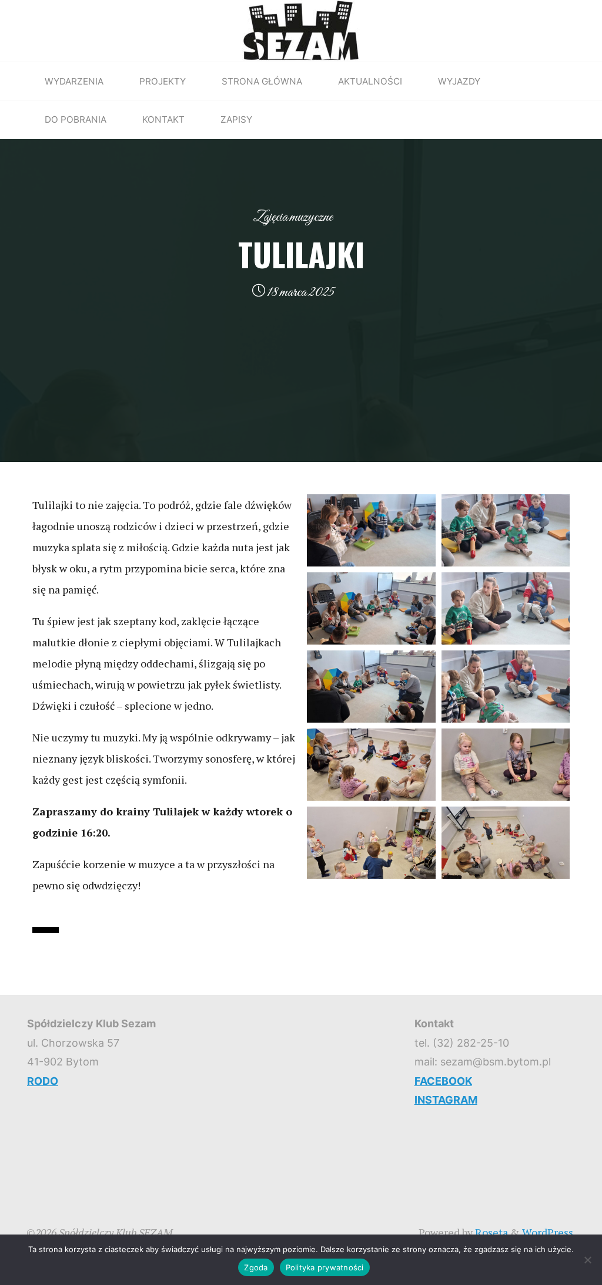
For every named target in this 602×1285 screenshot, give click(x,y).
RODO (42, 1081)
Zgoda (255, 1267)
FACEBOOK (443, 1081)
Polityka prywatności (325, 1267)
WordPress (547, 1232)
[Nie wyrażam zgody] (587, 1260)
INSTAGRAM (445, 1100)
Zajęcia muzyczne (293, 217)
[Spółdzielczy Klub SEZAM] (301, 29)
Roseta (490, 1232)
